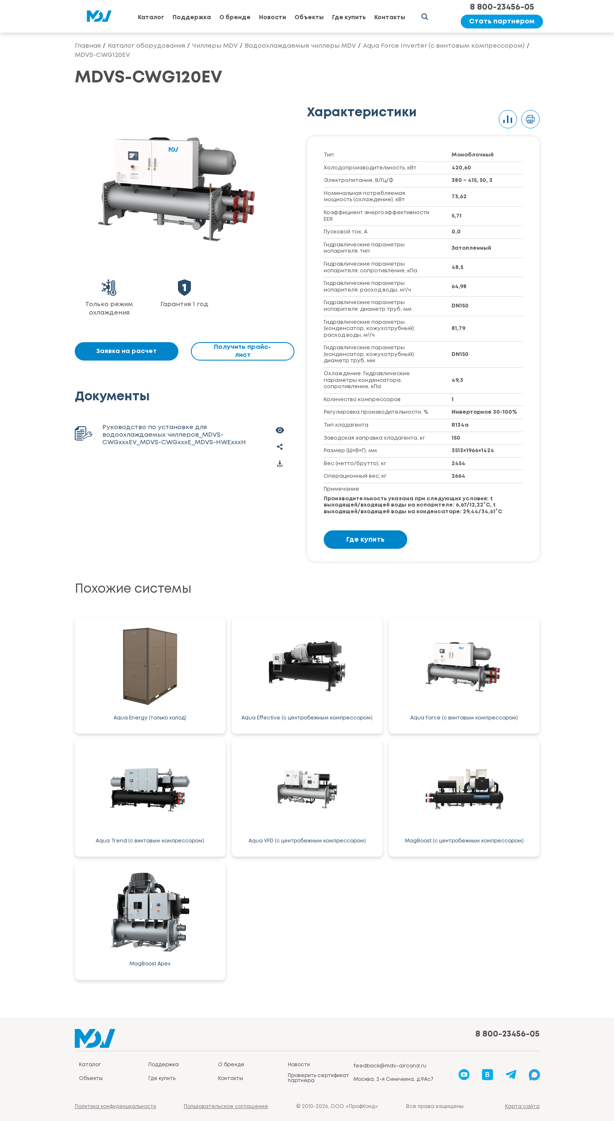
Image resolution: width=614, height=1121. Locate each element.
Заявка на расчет (126, 351)
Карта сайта (522, 1106)
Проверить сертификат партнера (318, 1078)
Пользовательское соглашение (226, 1106)
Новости (272, 17)
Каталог (151, 17)
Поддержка (192, 17)
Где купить (349, 17)
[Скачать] (280, 463)
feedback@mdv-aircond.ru (389, 1066)
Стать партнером (502, 21)
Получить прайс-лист (242, 351)
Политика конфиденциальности (115, 1106)
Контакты (389, 17)
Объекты (309, 17)
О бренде (235, 17)
